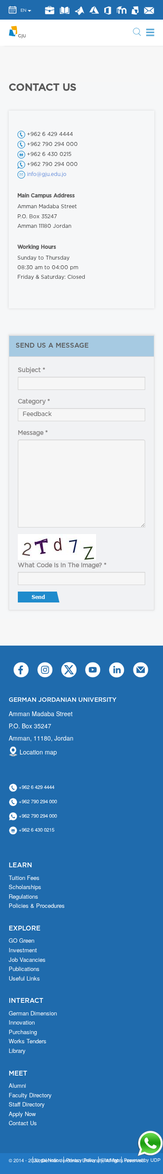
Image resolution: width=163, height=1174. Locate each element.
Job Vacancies (27, 960)
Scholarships (25, 887)
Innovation (22, 1022)
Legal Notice (48, 1160)
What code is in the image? (62, 565)
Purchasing (23, 1032)
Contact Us (23, 1123)
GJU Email (148, 10)
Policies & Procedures (37, 906)
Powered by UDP (142, 1160)
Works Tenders (28, 1041)
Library (64, 10)
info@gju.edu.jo (47, 174)
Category (34, 402)
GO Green (21, 940)
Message (33, 433)
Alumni (17, 1085)
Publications (24, 969)
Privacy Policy (81, 1160)
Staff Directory (27, 1104)
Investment (23, 950)
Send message (39, 599)
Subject (31, 370)
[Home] (19, 31)
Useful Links (24, 978)
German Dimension (33, 1013)
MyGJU (135, 10)
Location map (38, 752)
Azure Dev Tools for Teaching (94, 10)
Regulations (23, 896)
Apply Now (22, 1114)
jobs (49, 10)
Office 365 (107, 11)
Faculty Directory (30, 1095)
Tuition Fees (24, 878)
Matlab (79, 10)
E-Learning (121, 10)
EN (23, 10)
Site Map (110, 1160)
